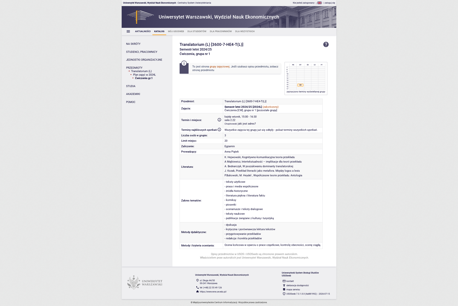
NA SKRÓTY (133, 43)
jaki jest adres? (247, 123)
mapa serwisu (293, 289)
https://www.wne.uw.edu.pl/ (213, 291)
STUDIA (130, 86)
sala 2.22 (230, 120)
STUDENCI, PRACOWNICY (141, 52)
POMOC (130, 102)
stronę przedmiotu (203, 70)
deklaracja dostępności (297, 285)
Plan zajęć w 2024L (144, 74)
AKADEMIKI (133, 94)
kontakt (290, 281)
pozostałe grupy (266, 110)
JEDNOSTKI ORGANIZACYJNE (144, 59)
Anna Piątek (232, 151)
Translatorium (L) (141, 71)
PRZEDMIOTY (134, 67)
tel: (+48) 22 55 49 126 (211, 287)
